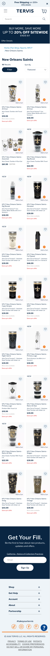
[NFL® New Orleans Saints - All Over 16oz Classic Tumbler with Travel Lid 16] (12, 91)
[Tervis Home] (25, 11)
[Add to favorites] (20, 82)
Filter (9, 69)
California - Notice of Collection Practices (25, 554)
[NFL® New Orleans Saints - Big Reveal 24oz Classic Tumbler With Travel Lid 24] (37, 141)
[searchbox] (25, 19)
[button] (3, 3)
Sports (23, 48)
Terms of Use (24, 641)
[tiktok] (14, 626)
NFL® (30, 48)
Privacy (12, 641)
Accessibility (13, 644)
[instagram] (21, 626)
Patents (37, 641)
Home (7, 48)
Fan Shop (15, 48)
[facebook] (29, 626)
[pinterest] (36, 626)
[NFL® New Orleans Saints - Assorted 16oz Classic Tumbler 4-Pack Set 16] (12, 141)
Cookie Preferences (33, 644)
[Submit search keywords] (44, 19)
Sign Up (25, 567)
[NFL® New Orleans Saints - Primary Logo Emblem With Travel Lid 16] (12, 388)
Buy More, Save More (25, 32)
